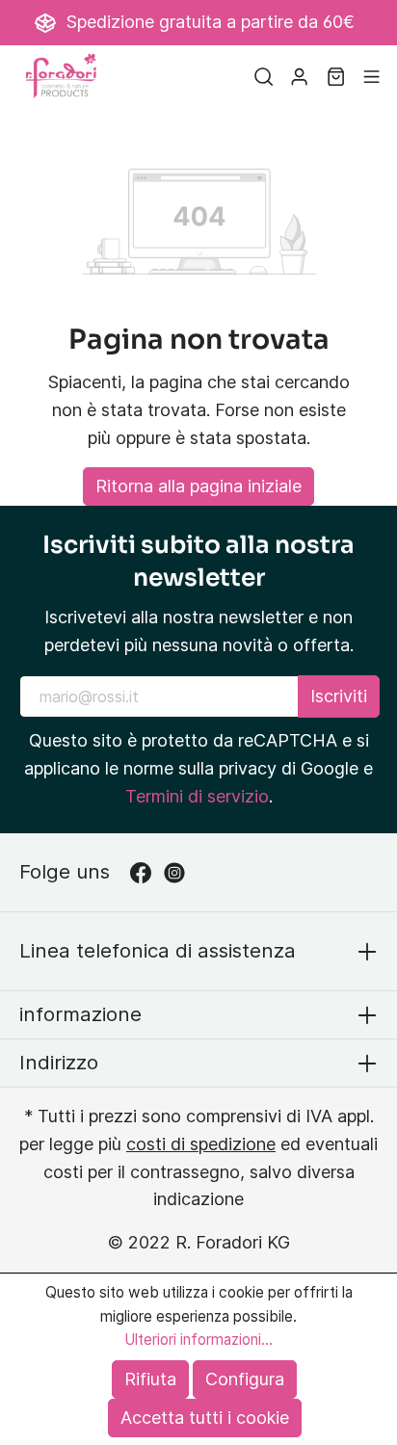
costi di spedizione (201, 1144)
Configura (244, 1379)
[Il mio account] (299, 76)
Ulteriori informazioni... (198, 1339)
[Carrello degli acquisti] (336, 76)
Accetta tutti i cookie (204, 1417)
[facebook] (147, 872)
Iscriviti (338, 696)
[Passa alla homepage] (62, 76)
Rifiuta (150, 1379)
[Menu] (371, 76)
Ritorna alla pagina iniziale (198, 486)
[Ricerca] (263, 76)
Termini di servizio (197, 796)
